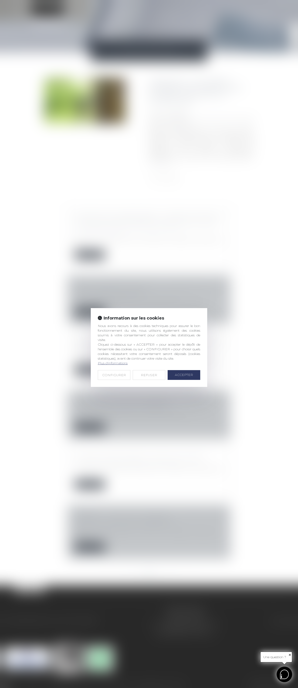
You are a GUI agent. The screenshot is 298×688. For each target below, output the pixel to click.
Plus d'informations (113, 363)
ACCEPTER (184, 375)
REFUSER (149, 375)
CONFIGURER (114, 375)
